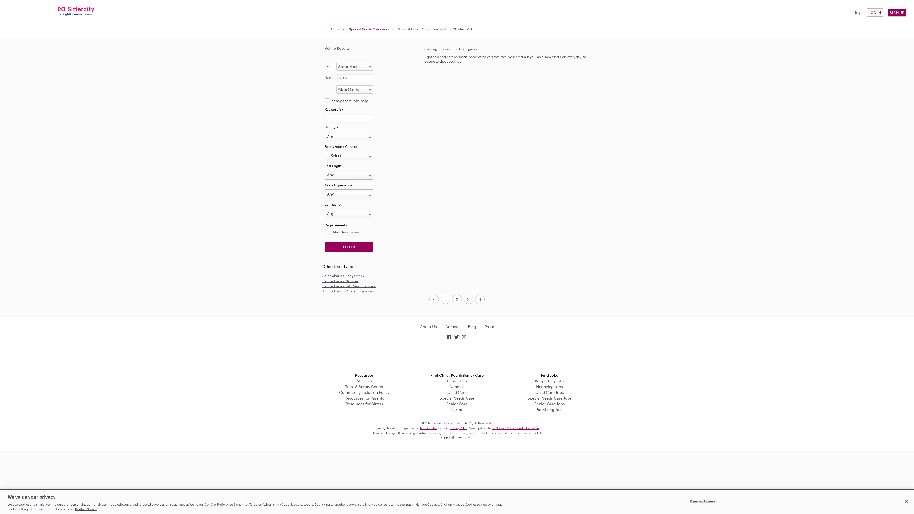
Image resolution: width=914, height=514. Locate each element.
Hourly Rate (334, 127)
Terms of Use (428, 428)
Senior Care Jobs (549, 403)
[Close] (906, 501)
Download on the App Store (457, 356)
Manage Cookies (702, 501)
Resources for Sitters (364, 403)
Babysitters (457, 381)
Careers (452, 326)
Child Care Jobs (550, 392)
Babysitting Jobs (549, 381)
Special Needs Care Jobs (549, 398)
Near (328, 77)
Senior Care (456, 403)
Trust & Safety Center (364, 386)
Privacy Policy (458, 428)
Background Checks (341, 146)
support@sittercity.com (456, 437)
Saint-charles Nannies (340, 281)
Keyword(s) (334, 109)
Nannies (457, 386)
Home (335, 29)
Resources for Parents (364, 398)
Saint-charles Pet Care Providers (349, 286)
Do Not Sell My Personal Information (515, 428)
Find (328, 66)
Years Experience (338, 185)
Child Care (457, 392)
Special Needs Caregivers (369, 29)
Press (489, 326)
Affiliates (364, 381)
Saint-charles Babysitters (343, 276)
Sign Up (897, 12)
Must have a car (346, 232)
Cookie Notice (86, 509)
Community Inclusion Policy (364, 392)
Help (857, 12)
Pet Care (457, 409)
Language (333, 204)
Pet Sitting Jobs (550, 409)
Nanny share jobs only (349, 101)
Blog (472, 326)
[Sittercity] (76, 11)
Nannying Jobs (549, 386)
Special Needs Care (456, 398)
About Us (428, 326)
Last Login (333, 166)
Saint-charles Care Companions (348, 291)
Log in (875, 12)
